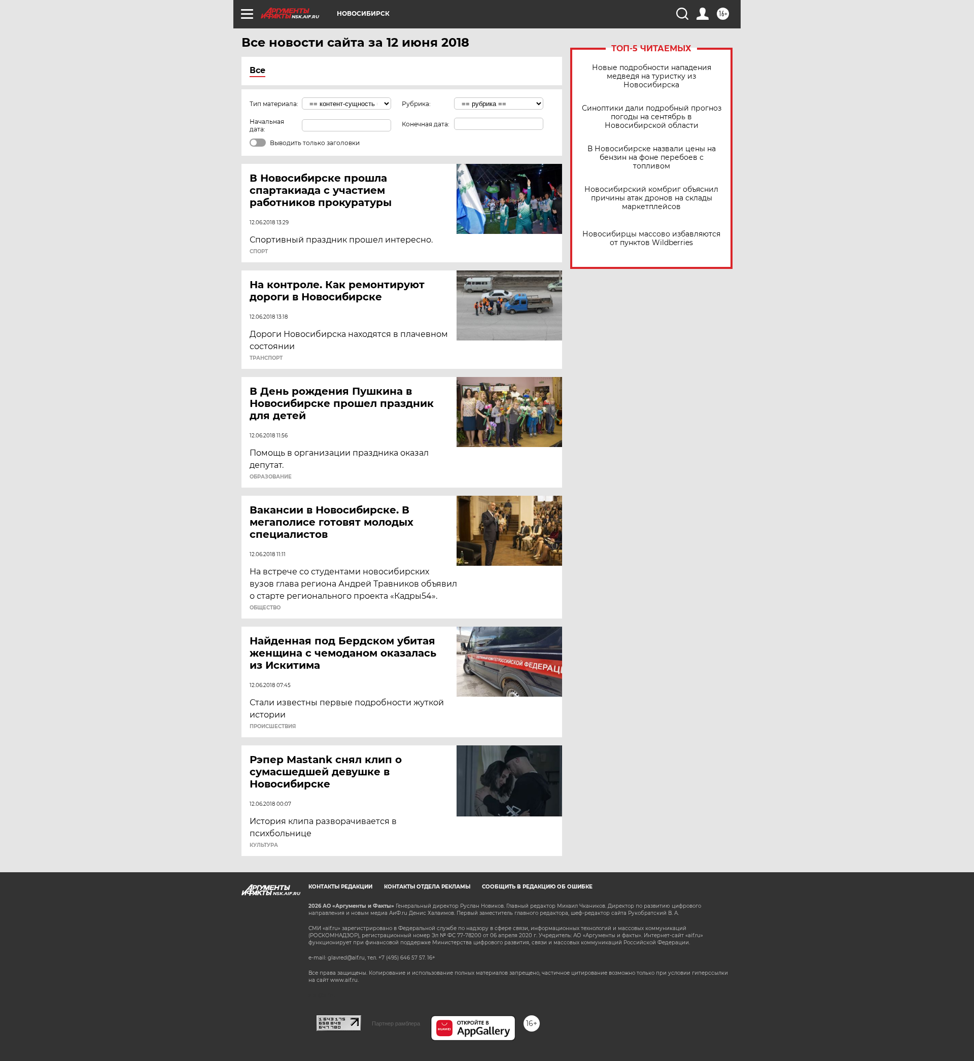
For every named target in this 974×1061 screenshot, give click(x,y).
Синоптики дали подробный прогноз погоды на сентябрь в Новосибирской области (651, 117)
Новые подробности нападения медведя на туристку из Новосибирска (651, 76)
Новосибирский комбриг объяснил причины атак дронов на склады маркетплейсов (651, 198)
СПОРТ (259, 251)
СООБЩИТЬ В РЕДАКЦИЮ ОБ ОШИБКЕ (537, 886)
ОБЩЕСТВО (265, 607)
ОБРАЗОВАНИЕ (271, 477)
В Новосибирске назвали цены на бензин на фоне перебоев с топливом (651, 157)
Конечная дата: (425, 124)
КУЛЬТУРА (264, 845)
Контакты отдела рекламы (427, 886)
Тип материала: (274, 104)
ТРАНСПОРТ (266, 358)
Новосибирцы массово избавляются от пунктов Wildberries (651, 238)
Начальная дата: (267, 125)
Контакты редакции (340, 886)
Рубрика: (416, 104)
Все (257, 70)
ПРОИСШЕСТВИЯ (273, 726)
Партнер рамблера (396, 1023)
